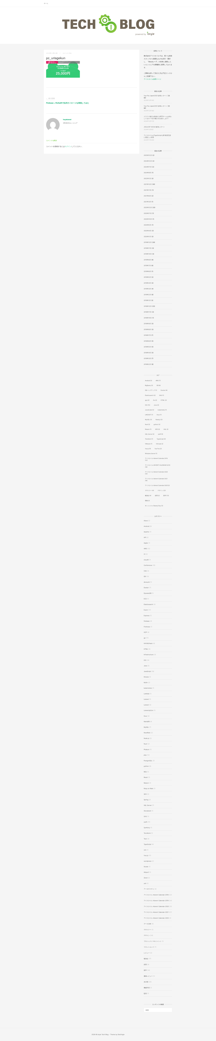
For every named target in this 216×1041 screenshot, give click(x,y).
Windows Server (151, 453)
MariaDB (147, 721)
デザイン (162, 490)
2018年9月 (147, 323)
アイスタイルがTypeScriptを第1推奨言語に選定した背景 (157, 136)
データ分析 (147, 924)
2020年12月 (148, 207)
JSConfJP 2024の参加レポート (154, 127)
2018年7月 (147, 335)
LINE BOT (149, 415)
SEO (157, 429)
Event (146, 610)
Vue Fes (158, 448)
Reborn (148, 429)
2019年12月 (148, 242)
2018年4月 (147, 353)
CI (144, 554)
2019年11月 (147, 248)
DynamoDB (147, 593)
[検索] (169, 1009)
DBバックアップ (151, 390)
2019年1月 (147, 300)
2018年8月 (147, 329)
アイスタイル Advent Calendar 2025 (157, 485)
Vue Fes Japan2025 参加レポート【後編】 (157, 97)
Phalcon (146, 749)
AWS (158, 380)
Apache (146, 532)
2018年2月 (147, 364)
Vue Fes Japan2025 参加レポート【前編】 (157, 107)
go (145, 638)
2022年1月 (147, 178)
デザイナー (149, 490)
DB (159, 385)
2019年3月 (147, 289)
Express (146, 615)
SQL (166, 429)
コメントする (67, 53)
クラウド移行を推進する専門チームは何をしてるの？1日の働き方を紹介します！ (158, 117)
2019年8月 (147, 260)
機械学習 (147, 988)
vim (145, 850)
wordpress (147, 861)
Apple (146, 543)
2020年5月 (147, 225)
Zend (145, 878)
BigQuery (149, 385)
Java (156, 405)
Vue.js (148, 448)
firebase (147, 621)
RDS (145, 772)
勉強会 (148, 495)
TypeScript (161, 439)
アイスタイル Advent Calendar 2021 (156, 479)
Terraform (149, 439)
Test (145, 839)
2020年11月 (148, 213)
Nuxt (147, 424)
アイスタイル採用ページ (152, 79)
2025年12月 (148, 155)
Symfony (147, 827)
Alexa (146, 521)
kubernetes (162, 410)
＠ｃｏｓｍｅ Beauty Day (154, 506)
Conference (148, 565)
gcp (147, 400)
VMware (148, 444)
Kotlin (146, 682)
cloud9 (146, 560)
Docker (164, 390)
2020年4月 (147, 231)
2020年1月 (147, 236)
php (145, 755)
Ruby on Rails (148, 788)
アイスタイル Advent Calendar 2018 (156, 459)
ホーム (46, 3)
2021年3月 (147, 202)
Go (155, 400)
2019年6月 (147, 271)
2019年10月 (148, 254)
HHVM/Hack (148, 643)
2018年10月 (148, 318)
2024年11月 (148, 167)
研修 (147, 500)
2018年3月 (147, 358)
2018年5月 (147, 347)
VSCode (159, 444)
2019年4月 (147, 283)
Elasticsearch (150, 395)
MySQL (148, 419)
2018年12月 (148, 306)
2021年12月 (148, 184)
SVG (145, 816)
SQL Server (149, 434)
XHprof (146, 872)
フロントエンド (149, 947)
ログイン (68, 146)
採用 (157, 495)
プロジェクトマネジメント (152, 941)
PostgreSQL (148, 761)
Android (148, 380)
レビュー (147, 953)
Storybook (147, 811)
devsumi (147, 582)
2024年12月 (148, 161)
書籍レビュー (148, 976)
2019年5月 (147, 277)
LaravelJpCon (148, 710)
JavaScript (149, 410)
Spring (146, 800)
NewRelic (147, 733)
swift (160, 434)
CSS (145, 571)
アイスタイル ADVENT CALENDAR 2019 (157, 466)
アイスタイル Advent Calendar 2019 (156, 900)
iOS (147, 405)
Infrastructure (148, 654)
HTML (164, 400)
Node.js (159, 419)
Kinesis (146, 677)
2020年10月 (148, 219)
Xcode (146, 867)
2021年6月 (147, 196)
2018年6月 (147, 341)
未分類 (146, 982)
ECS (145, 599)
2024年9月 (147, 173)
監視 (145, 993)
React (146, 777)
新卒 (166, 495)
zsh (145, 883)
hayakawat (67, 119)
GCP (145, 632)
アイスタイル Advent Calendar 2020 (156, 473)
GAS (161, 395)
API (145, 537)
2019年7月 (147, 265)
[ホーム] (108, 35)
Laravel (146, 699)
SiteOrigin (121, 1034)
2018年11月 (147, 312)
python (157, 424)
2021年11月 (147, 190)
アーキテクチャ (149, 889)
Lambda (146, 694)
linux (159, 415)
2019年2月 (147, 294)
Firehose (147, 627)
